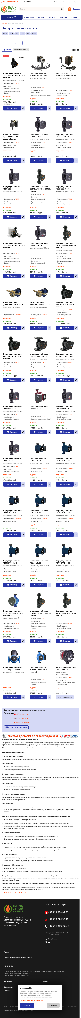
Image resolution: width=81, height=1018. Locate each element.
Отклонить (53, 1005)
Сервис (45, 982)
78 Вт (22, 33)
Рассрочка (74, 17)
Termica (5, 33)
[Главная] (9, 12)
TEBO (16, 33)
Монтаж (52, 17)
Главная (4, 23)
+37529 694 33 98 (7, 893)
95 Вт (28, 33)
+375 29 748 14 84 (20, 893)
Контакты (41, 17)
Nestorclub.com (28, 1010)
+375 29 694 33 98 (22, 718)
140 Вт (34, 33)
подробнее (7, 96)
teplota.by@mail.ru (51, 939)
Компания (8, 982)
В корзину (13, 108)
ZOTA (11, 33)
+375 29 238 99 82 (22, 714)
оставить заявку (66, 697)
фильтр (8, 49)
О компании (29, 17)
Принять (27, 1005)
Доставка (63, 17)
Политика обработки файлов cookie (31, 1001)
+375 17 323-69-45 (22, 722)
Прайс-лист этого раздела (12, 43)
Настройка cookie (72, 1006)
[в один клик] (23, 108)
